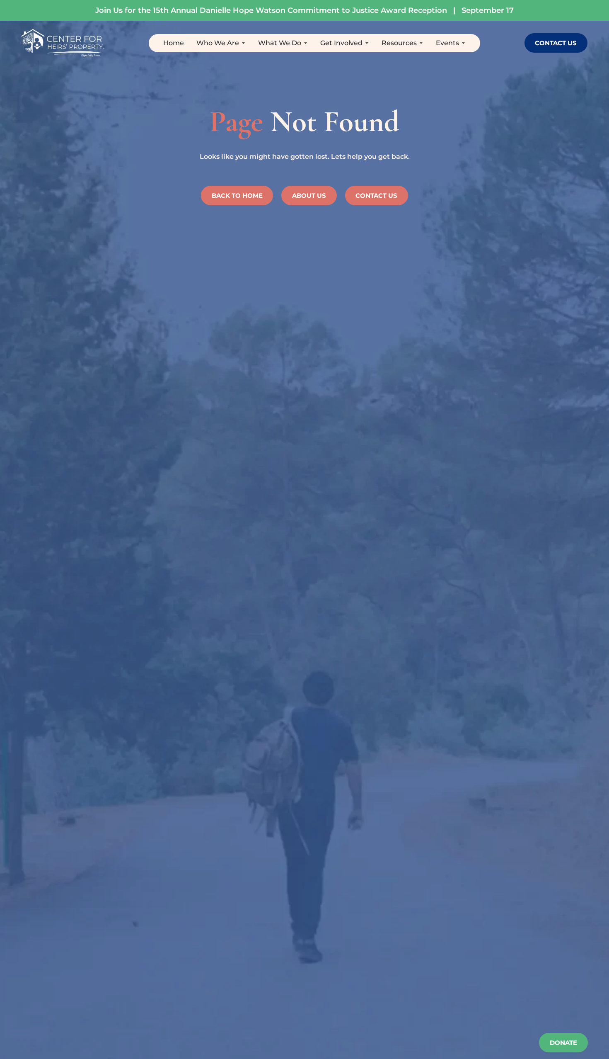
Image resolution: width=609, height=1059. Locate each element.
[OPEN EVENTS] (463, 43)
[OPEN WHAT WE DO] (305, 43)
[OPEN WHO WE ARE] (243, 43)
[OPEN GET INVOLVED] (367, 43)
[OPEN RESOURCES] (421, 43)
